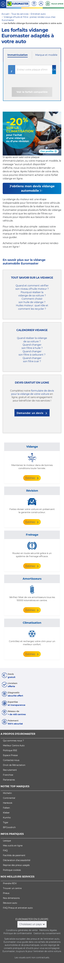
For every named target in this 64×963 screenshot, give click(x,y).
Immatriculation (17, 55)
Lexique (7, 840)
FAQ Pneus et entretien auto (18, 908)
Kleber (6, 812)
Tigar (5, 822)
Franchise (8, 775)
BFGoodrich (9, 827)
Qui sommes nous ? (13, 740)
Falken (6, 807)
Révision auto (10, 903)
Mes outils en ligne (12, 845)
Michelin (7, 793)
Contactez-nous (11, 760)
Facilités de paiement (14, 855)
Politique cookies (12, 870)
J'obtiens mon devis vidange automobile (32, 188)
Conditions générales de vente (22, 930)
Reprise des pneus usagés (16, 865)
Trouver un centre (12, 888)
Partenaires (9, 779)
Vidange (32, 446)
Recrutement (10, 770)
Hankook (7, 803)
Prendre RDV (10, 883)
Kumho (7, 817)
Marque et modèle (46, 55)
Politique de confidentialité (17, 933)
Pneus (6, 893)
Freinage (32, 534)
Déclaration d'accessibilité (16, 860)
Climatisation (32, 622)
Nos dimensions (11, 898)
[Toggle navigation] (3, 4)
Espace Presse (10, 755)
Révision (32, 490)
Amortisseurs (32, 578)
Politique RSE (10, 750)
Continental (9, 798)
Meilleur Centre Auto (14, 745)
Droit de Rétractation (14, 765)
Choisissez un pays (30, 924)
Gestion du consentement (47, 933)
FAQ (5, 850)
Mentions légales (48, 930)
